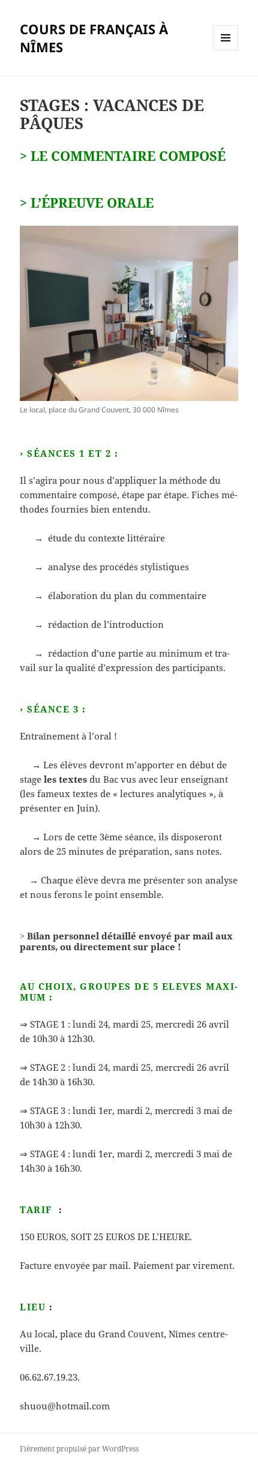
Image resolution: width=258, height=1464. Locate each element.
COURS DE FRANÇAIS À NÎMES (94, 38)
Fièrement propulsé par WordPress (79, 1449)
